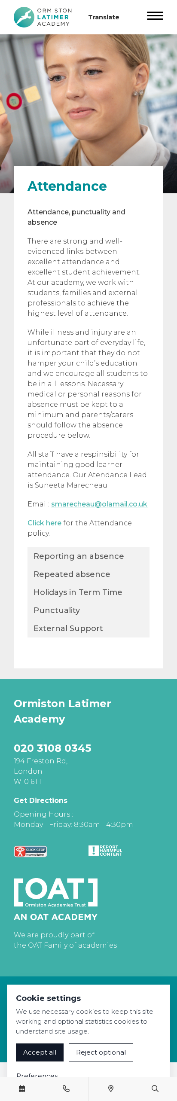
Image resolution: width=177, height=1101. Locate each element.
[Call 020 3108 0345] (66, 1089)
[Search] (155, 1089)
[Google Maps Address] (110, 1089)
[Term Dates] (22, 1089)
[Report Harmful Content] (105, 850)
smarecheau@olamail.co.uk (99, 504)
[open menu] (155, 17)
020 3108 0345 (52, 748)
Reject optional (101, 1052)
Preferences (37, 1076)
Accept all (39, 1052)
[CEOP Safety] (30, 851)
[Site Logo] (46, 17)
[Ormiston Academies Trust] (56, 899)
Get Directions (40, 800)
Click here (44, 523)
